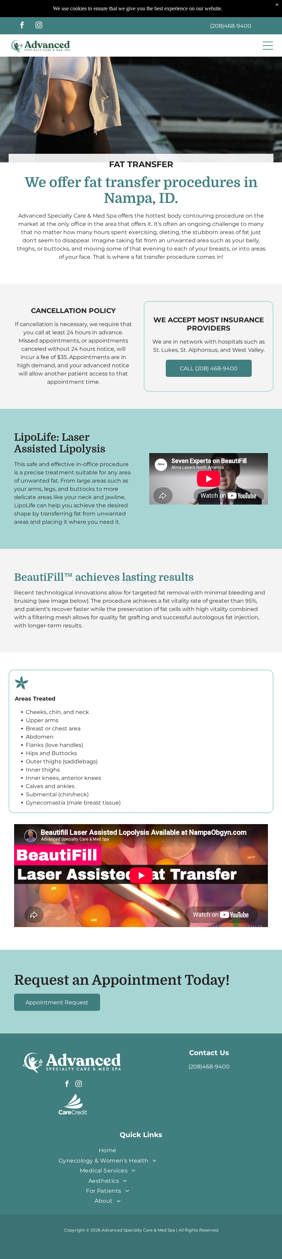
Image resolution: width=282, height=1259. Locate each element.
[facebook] (22, 26)
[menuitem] (107, 1150)
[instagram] (39, 26)
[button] (268, 46)
